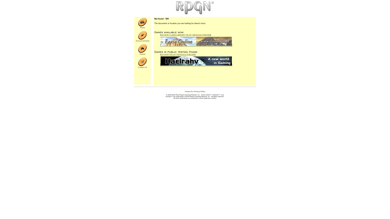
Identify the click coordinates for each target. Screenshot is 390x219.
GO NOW (165, 35)
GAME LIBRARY (177, 35)
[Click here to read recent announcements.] (142, 39)
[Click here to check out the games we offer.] (142, 52)
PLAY (188, 35)
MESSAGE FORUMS (201, 35)
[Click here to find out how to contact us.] (142, 66)
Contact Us (189, 91)
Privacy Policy (199, 91)
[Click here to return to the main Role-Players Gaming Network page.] (142, 26)
